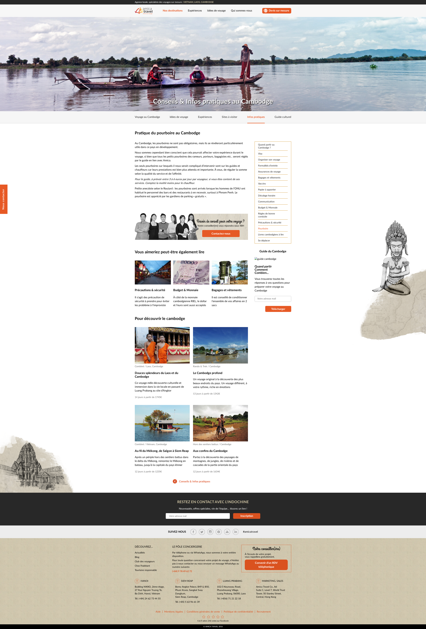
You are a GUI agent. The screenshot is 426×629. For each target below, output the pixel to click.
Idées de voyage (216, 10)
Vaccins (262, 184)
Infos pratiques (256, 117)
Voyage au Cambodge (147, 117)
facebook (193, 532)
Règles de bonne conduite (266, 215)
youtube (227, 532)
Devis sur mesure (279, 10)
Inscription (246, 516)
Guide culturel (283, 117)
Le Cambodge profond (207, 373)
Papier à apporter (267, 190)
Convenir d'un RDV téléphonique (266, 565)
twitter (202, 532)
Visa (260, 154)
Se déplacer (264, 241)
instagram (210, 532)
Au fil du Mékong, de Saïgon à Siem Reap (162, 451)
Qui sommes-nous (241, 10)
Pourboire (263, 229)
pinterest (219, 532)
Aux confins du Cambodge (210, 451)
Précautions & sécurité (269, 223)
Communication (266, 202)
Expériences (195, 10)
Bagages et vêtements (269, 178)
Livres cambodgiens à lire (271, 235)
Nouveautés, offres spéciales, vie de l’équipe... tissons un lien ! (213, 508)
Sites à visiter (229, 117)
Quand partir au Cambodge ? (266, 146)
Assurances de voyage (269, 172)
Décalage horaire (266, 196)
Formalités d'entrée (268, 166)
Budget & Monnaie (267, 208)
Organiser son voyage (269, 160)
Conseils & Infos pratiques (194, 481)
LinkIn (236, 532)
